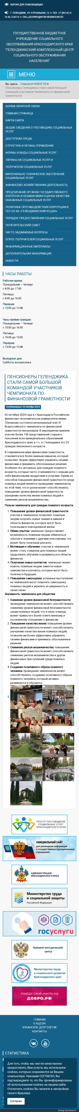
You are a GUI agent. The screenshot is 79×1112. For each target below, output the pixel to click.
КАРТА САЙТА (15, 120)
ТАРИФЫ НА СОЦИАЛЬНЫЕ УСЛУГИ (29, 160)
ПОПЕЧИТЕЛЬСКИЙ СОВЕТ (23, 225)
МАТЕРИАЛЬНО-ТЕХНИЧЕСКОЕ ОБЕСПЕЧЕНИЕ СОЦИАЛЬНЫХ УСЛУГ (35, 176)
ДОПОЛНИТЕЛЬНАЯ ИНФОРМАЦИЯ (28, 253)
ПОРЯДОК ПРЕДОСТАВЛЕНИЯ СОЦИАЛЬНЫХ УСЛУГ (39, 218)
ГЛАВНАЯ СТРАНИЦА (19, 113)
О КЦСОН (39, 1023)
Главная (39, 1019)
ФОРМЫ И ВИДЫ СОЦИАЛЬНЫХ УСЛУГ (31, 152)
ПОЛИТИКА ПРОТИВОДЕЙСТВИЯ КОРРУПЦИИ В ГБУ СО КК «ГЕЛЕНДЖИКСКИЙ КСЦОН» (37, 209)
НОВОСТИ (12, 260)
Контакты (39, 1031)
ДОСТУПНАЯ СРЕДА (19, 138)
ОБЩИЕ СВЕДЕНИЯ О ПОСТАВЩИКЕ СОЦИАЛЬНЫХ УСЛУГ (39, 129)
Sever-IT (72, 1110)
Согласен (16, 1101)
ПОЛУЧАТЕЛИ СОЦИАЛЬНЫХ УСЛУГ (29, 167)
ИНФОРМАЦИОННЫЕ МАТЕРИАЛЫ (28, 246)
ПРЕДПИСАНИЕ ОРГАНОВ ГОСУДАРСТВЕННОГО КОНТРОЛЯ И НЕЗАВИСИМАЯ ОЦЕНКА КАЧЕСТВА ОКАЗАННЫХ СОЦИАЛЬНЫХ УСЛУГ (37, 196)
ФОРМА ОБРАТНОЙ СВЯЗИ (23, 106)
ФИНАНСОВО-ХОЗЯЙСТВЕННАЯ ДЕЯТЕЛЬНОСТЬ (37, 185)
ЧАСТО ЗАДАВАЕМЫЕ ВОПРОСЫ (27, 232)
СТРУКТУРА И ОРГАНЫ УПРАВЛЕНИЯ (29, 145)
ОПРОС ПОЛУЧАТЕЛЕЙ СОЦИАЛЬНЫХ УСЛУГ (35, 239)
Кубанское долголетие (39, 1027)
